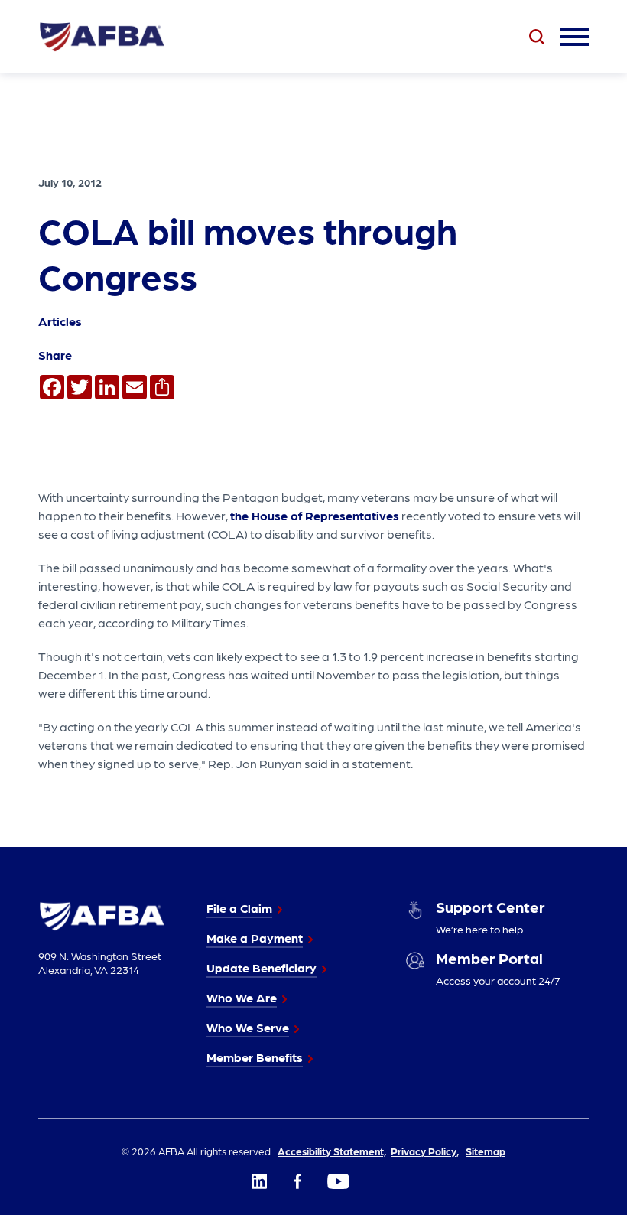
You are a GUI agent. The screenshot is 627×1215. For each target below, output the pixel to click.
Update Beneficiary (261, 967)
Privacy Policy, (425, 1151)
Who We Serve (247, 1027)
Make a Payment (254, 937)
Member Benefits (254, 1057)
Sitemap (485, 1151)
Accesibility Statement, (332, 1151)
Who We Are (241, 997)
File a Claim (239, 908)
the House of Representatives (314, 515)
